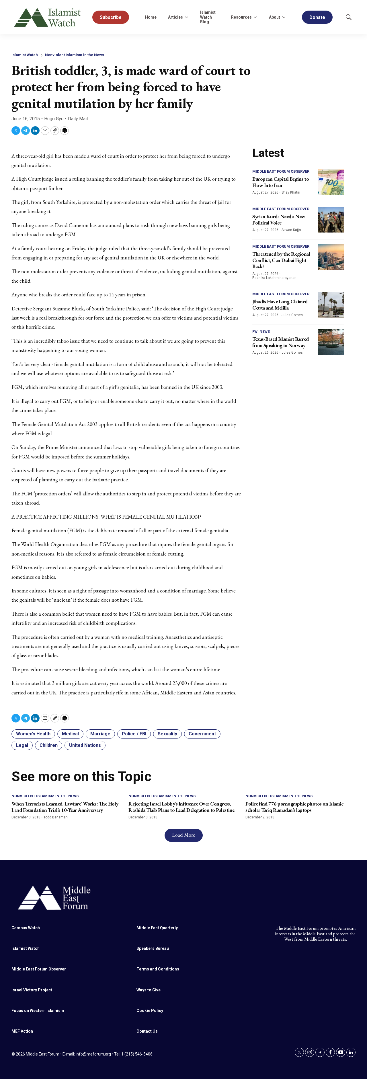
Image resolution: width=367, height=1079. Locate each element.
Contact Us (147, 1031)
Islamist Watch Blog (208, 17)
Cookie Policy (149, 1010)
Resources (241, 17)
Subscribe (111, 17)
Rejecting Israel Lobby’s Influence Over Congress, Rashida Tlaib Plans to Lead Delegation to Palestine (181, 806)
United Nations (85, 745)
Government (202, 734)
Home (151, 17)
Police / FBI (134, 734)
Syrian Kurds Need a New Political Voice (278, 219)
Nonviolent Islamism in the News (74, 55)
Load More (183, 835)
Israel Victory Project (31, 990)
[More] (186, 17)
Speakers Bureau (152, 948)
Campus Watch (25, 928)
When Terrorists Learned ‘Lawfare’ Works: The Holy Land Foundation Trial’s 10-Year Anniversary (64, 806)
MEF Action (22, 1031)
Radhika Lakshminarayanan (274, 278)
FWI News (261, 331)
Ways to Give (148, 990)
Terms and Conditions (157, 969)
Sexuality (167, 734)
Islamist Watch (24, 55)
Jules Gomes (292, 315)
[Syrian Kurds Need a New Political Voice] (331, 220)
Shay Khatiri (291, 192)
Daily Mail (78, 118)
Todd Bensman (56, 817)
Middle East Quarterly (157, 928)
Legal (22, 745)
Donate (317, 17)
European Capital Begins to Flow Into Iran (280, 182)
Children (49, 745)
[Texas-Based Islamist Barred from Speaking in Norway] (331, 342)
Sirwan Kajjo (291, 230)
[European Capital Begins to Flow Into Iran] (331, 182)
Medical (70, 734)
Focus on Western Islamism (37, 1010)
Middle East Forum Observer (280, 171)
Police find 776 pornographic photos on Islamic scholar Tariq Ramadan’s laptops (294, 806)
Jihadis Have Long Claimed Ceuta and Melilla (280, 304)
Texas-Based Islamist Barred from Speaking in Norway (280, 342)
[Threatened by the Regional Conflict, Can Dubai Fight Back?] (331, 257)
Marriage (100, 734)
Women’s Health (33, 734)
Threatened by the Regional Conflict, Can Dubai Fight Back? (281, 260)
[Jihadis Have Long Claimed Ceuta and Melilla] (331, 305)
